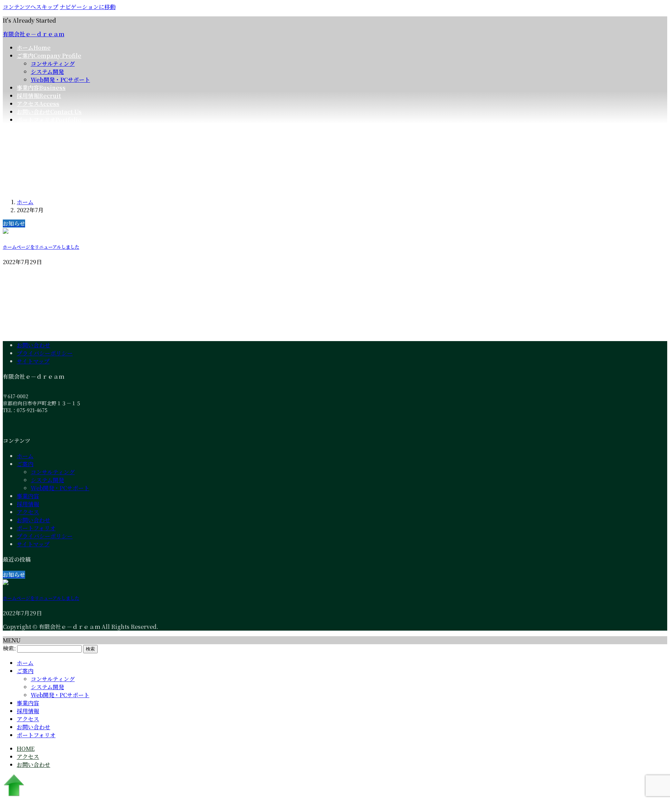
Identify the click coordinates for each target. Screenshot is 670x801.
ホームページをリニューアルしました (41, 247)
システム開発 (47, 72)
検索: (9, 648)
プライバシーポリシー (45, 353)
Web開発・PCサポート (60, 80)
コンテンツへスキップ (30, 7)
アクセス (28, 512)
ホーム (25, 456)
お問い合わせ (33, 345)
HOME (26, 749)
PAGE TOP (650, 770)
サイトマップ (33, 361)
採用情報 (28, 504)
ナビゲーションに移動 (88, 7)
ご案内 (25, 464)
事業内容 (28, 496)
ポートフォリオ (36, 528)
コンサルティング (53, 64)
